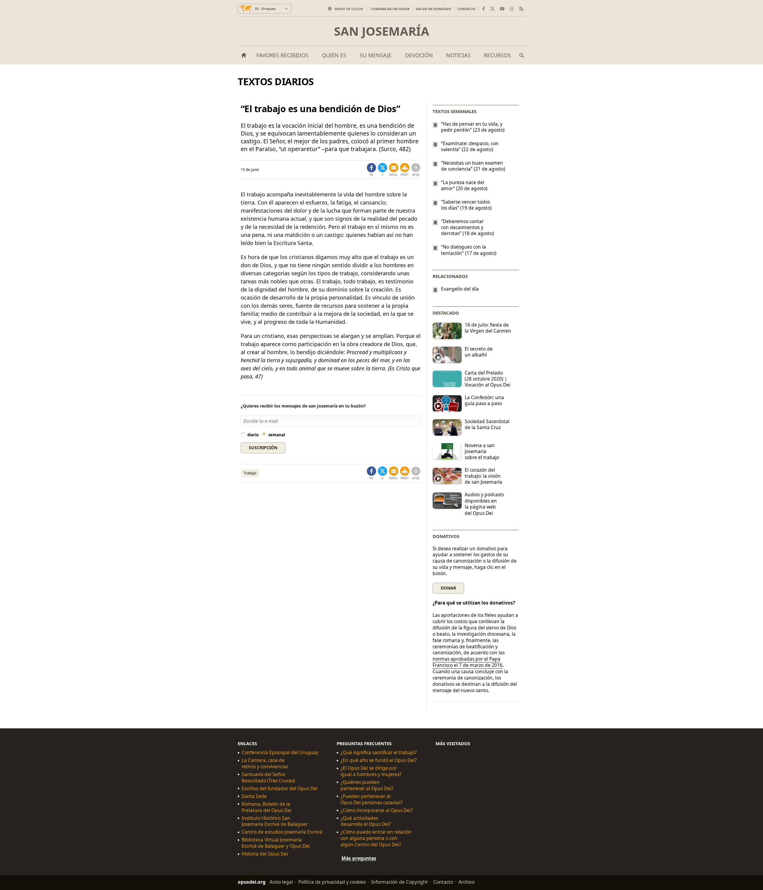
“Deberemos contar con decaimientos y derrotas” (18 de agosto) (467, 227)
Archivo (466, 882)
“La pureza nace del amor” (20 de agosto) (464, 185)
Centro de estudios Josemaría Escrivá (282, 832)
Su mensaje (376, 55)
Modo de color (349, 9)
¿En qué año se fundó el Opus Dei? (379, 760)
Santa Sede (254, 796)
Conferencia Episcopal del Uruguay (280, 752)
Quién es (334, 55)
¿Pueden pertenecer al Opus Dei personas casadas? (372, 799)
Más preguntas (358, 858)
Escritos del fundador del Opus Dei (279, 788)
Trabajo (250, 473)
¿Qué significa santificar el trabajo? (379, 752)
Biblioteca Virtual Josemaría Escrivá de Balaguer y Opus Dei (276, 843)
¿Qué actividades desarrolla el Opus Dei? (366, 821)
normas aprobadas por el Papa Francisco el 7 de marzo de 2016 (467, 662)
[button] (405, 170)
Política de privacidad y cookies (332, 882)
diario (253, 435)
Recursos (497, 55)
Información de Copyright (399, 882)
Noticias (458, 55)
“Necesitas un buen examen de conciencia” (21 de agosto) (473, 166)
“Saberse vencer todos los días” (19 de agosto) (466, 205)
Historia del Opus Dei (265, 854)
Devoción (419, 55)
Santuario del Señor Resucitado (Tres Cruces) (268, 777)
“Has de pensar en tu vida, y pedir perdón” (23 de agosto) (473, 127)
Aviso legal (281, 882)
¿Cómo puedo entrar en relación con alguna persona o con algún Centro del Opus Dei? (376, 838)
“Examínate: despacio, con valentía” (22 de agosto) (470, 146)
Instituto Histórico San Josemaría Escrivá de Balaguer (275, 821)
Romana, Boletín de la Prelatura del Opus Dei (266, 807)
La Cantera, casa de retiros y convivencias (265, 763)
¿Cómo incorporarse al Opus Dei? (377, 810)
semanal (276, 435)
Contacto (466, 9)
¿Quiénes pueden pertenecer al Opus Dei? (367, 785)
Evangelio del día (460, 289)
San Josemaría (381, 31)
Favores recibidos (282, 55)
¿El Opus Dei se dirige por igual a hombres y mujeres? (371, 771)
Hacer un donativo (433, 9)
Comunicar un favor (390, 9)
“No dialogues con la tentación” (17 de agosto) (468, 250)
